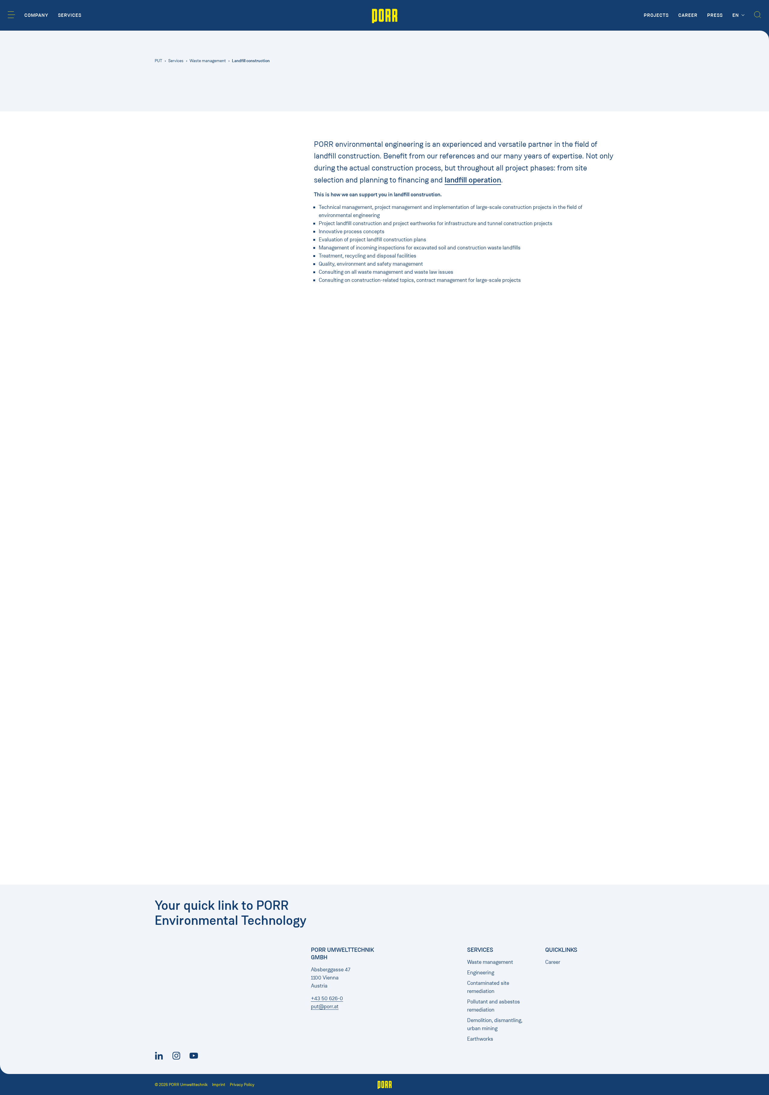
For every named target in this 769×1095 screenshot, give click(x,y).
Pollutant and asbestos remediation (493, 1005)
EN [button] (736, 15)
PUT (158, 60)
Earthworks (480, 1039)
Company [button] (36, 15)
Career (552, 962)
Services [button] (69, 15)
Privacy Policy (242, 1084)
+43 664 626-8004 (435, 365)
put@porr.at (325, 1006)
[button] (11, 15)
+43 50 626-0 (327, 998)
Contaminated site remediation (488, 987)
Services (176, 60)
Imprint (218, 1084)
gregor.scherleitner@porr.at (443, 372)
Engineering (480, 972)
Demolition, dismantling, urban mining (494, 1024)
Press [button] (715, 15)
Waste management (208, 60)
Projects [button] (656, 15)
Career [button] (688, 15)
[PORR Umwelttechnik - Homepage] (384, 15)
